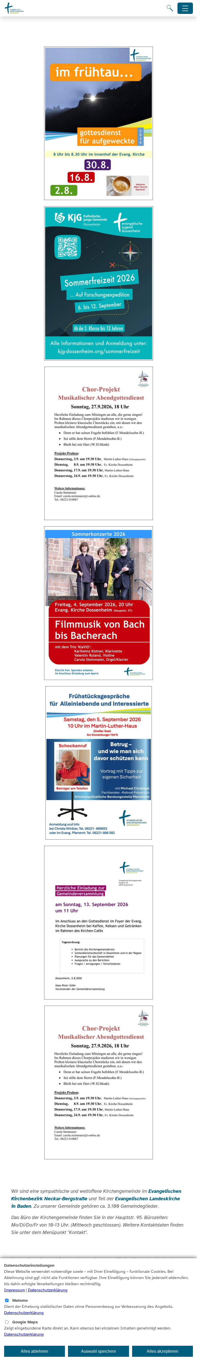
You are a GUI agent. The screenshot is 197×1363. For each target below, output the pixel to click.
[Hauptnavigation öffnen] (185, 8)
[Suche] (169, 8)
